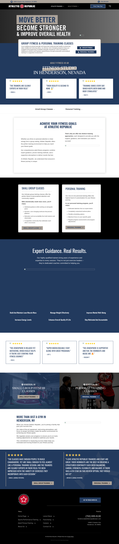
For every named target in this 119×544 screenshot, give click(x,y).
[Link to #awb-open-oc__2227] (110, 6)
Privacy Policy (70, 536)
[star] (23, 494)
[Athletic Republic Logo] (22, 5)
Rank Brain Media (64, 540)
